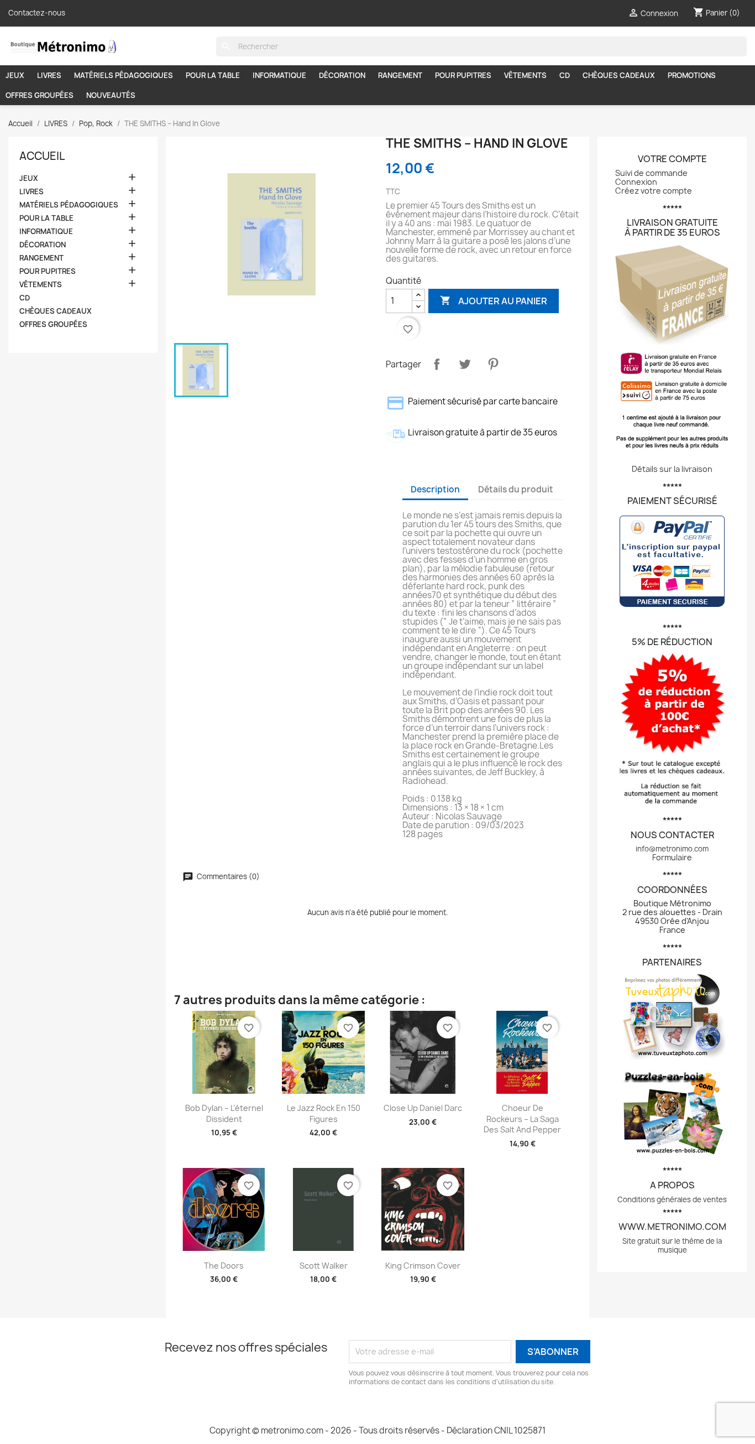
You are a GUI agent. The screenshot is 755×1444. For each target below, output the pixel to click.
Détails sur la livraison (672, 469)
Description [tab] (435, 489)
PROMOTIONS (692, 75)
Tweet (465, 364)
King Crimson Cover (422, 1265)
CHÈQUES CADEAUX (619, 75)
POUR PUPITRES (463, 75)
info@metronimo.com (672, 849)
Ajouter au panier (493, 300)
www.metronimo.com (672, 1226)
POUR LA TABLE (213, 75)
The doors (224, 1265)
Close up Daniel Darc (423, 1108)
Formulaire (672, 857)
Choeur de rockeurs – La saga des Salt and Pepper (522, 1119)
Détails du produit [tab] (515, 489)
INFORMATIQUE (279, 75)
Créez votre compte (653, 190)
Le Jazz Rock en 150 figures (323, 1113)
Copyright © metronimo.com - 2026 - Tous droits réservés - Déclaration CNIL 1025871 (377, 1430)
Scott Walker (324, 1265)
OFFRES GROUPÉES (40, 95)
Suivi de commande (651, 173)
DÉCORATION (342, 75)
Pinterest (493, 364)
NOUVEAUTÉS (110, 95)
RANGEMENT (400, 75)
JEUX (15, 75)
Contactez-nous (36, 13)
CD (564, 75)
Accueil (42, 156)
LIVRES (49, 75)
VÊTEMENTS (525, 75)
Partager (437, 364)
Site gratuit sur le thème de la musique (672, 1245)
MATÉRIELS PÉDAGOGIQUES (123, 75)
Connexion (636, 181)
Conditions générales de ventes (672, 1199)
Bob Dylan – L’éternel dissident (224, 1113)
